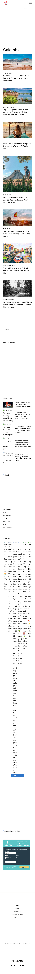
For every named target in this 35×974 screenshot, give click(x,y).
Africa (5, 524)
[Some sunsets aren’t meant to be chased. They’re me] (5, 566)
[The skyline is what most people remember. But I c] (15, 657)
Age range (7, 851)
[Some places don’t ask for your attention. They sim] (10, 587)
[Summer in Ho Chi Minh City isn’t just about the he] (20, 603)
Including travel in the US (13, 855)
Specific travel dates (12, 857)
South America (20, 8)
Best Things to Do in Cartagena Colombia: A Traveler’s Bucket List (17, 146)
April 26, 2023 (7, 141)
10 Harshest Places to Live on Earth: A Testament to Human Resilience (16, 78)
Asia (4, 512)
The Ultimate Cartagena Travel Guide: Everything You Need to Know (16, 234)
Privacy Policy (17, 917)
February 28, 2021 (8, 299)
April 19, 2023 (7, 228)
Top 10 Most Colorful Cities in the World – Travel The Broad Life (16, 270)
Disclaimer (17, 911)
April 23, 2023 (7, 195)
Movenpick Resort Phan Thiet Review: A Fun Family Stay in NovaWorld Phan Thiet (23, 444)
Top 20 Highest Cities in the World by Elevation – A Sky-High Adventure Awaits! (15, 112)
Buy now (24, 867)
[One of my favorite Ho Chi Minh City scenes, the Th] (29, 589)
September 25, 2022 (9, 265)
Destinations (11, 8)
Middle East (7, 521)
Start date (6, 860)
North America (7, 515)
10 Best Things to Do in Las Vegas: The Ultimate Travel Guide (23, 405)
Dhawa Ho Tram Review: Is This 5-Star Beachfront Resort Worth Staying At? (22, 415)
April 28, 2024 (7, 73)
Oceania (5, 518)
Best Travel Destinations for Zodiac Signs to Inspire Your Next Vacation (15, 200)
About (17, 905)
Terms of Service (17, 914)
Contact (17, 908)
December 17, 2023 (8, 107)
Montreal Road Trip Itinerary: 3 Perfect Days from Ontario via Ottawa (23, 458)
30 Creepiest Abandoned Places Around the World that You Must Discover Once (17, 304)
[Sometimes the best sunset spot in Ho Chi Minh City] (25, 596)
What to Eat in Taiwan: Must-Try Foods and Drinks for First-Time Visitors (23, 429)
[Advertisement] (17, 27)
